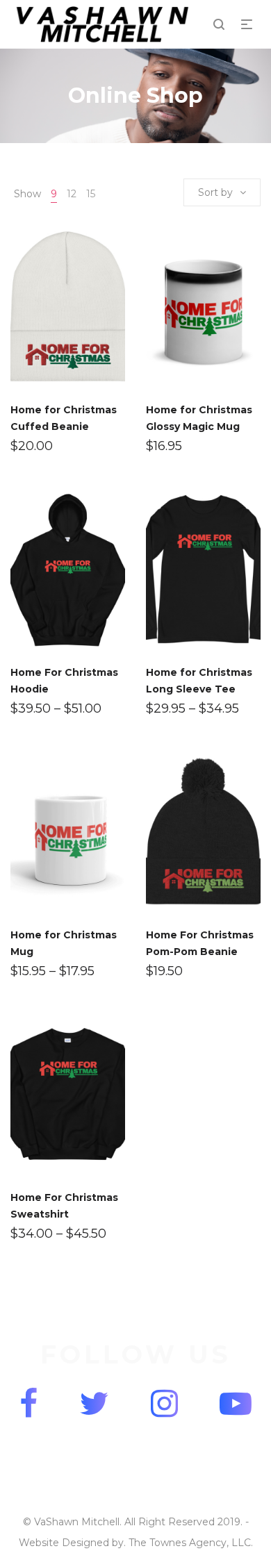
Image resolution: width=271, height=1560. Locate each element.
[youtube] (236, 1403)
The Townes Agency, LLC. (191, 1542)
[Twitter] (94, 1403)
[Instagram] (164, 1403)
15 (90, 194)
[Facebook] (28, 1403)
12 (71, 194)
